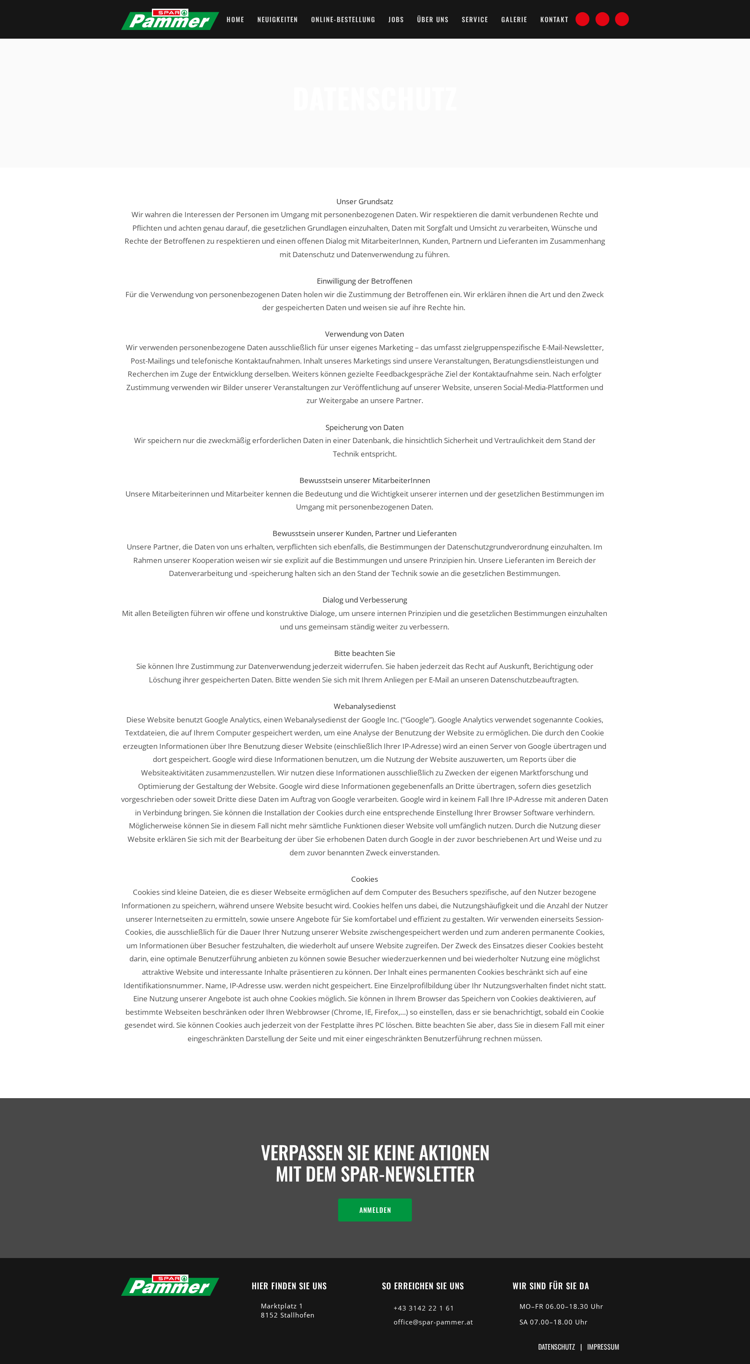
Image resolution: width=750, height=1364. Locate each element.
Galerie (514, 19)
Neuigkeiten (277, 19)
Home (235, 19)
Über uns (433, 19)
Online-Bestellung (343, 19)
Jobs (396, 19)
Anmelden (375, 1210)
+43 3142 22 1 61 (424, 1308)
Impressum (603, 1346)
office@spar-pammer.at (433, 1322)
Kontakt (554, 19)
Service (475, 19)
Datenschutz (556, 1346)
